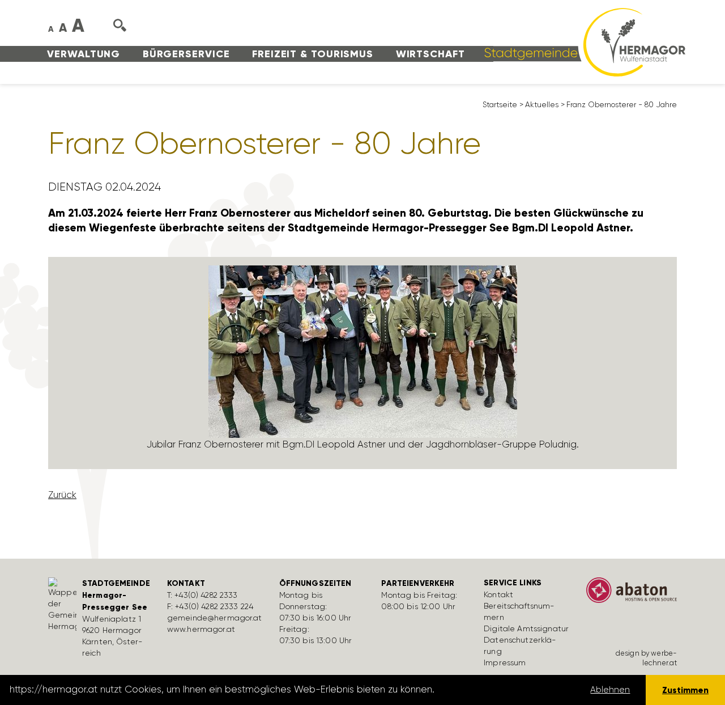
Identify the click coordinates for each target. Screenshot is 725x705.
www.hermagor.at (201, 629)
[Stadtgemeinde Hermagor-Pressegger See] (581, 41)
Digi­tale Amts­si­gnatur (526, 628)
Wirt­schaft (430, 54)
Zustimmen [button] (685, 690)
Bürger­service (186, 54)
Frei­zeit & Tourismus (312, 54)
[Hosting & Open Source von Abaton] (631, 593)
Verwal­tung (83, 54)
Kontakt (498, 594)
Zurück (62, 494)
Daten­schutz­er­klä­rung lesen (500, 689)
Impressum (505, 662)
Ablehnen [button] (610, 690)
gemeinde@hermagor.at (214, 617)
